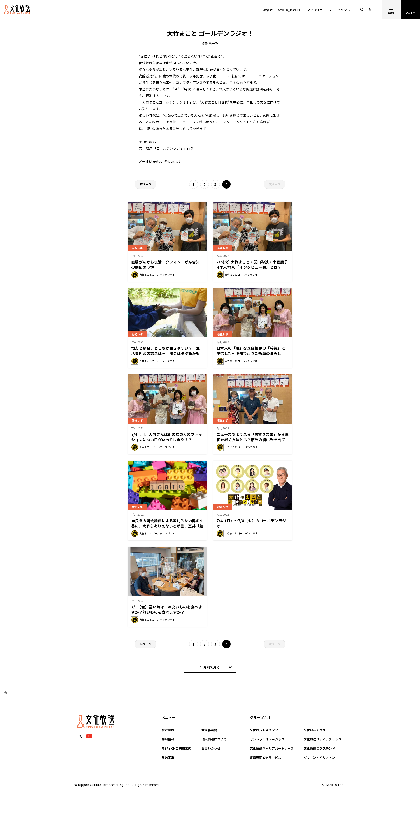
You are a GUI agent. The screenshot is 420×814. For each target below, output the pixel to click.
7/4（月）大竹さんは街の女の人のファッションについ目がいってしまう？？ (166, 437)
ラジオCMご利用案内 (176, 748)
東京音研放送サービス (265, 757)
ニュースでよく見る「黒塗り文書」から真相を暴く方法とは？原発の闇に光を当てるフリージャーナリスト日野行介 (253, 440)
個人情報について (214, 739)
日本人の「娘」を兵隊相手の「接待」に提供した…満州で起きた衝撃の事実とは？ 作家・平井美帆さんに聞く (251, 353)
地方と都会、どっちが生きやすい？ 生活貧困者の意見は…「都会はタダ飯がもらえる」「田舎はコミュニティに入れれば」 (168, 353)
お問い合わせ (210, 748)
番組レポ (137, 248)
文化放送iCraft (315, 730)
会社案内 (168, 730)
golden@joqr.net (166, 161)
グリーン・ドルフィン (319, 757)
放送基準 (168, 757)
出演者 (268, 10)
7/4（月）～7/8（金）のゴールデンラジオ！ (251, 523)
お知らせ (222, 507)
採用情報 (168, 739)
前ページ (145, 184)
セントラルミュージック (267, 739)
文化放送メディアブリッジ (322, 739)
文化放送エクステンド (319, 748)
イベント (343, 10)
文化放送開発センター (265, 730)
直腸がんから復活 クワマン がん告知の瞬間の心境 (165, 264)
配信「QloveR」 (290, 10)
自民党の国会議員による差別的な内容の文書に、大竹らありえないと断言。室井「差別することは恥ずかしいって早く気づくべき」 (167, 528)
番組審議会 (209, 730)
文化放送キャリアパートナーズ (272, 748)
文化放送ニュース (319, 10)
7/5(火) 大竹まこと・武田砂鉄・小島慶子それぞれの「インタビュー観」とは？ (252, 264)
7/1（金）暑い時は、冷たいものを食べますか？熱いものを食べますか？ (166, 609)
